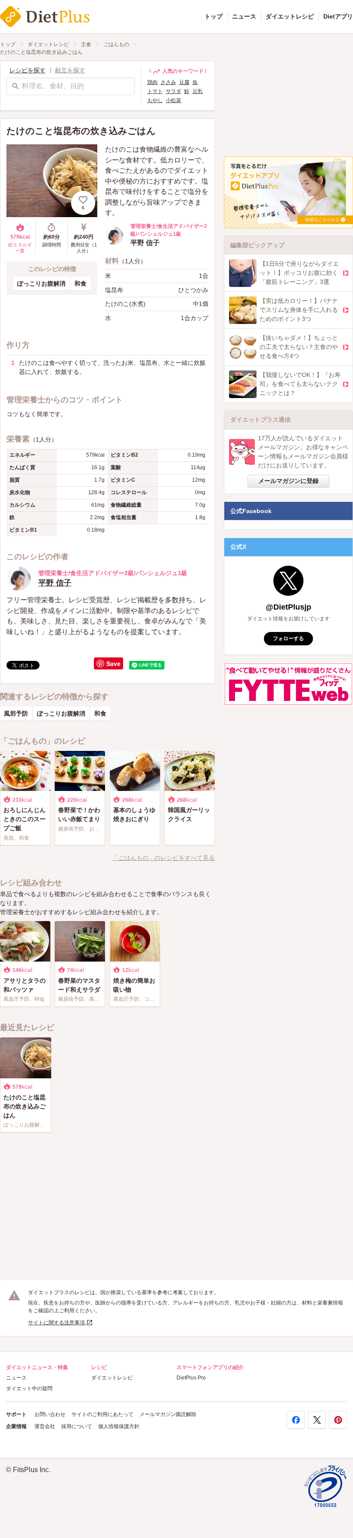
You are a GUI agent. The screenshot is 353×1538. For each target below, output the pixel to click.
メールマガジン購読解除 (167, 1414)
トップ (213, 16)
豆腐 (184, 82)
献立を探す (70, 70)
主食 (86, 44)
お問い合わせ (49, 1414)
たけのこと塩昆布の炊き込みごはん (41, 52)
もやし (155, 100)
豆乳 (197, 91)
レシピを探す (27, 70)
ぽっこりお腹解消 (41, 283)
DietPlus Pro (191, 1378)
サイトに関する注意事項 (57, 1323)
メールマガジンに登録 (288, 480)
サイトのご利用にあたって (102, 1414)
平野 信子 (54, 583)
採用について (76, 1426)
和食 (80, 283)
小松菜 (173, 100)
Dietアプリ (338, 16)
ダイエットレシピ (290, 16)
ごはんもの (116, 44)
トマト (155, 91)
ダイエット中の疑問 (29, 1388)
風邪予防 (16, 713)
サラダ (173, 91)
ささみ (168, 82)
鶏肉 (152, 82)
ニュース (244, 16)
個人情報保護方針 (118, 1426)
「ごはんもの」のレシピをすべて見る (163, 857)
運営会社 (44, 1426)
